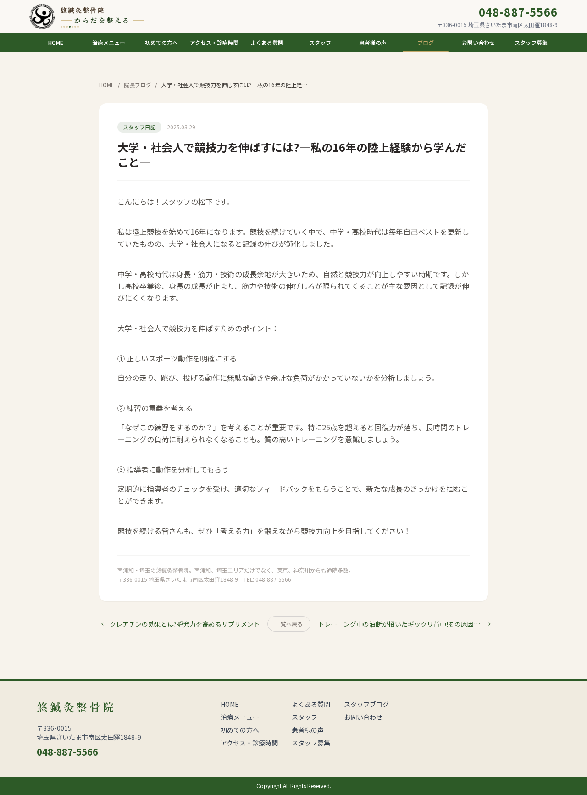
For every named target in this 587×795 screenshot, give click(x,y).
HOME (106, 85)
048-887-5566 (518, 12)
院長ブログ (137, 85)
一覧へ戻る (289, 624)
